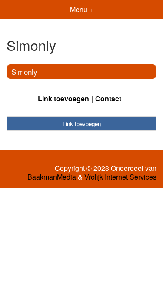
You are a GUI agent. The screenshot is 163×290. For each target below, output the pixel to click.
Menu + (81, 9)
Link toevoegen (63, 98)
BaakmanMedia (51, 177)
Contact (108, 98)
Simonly (24, 71)
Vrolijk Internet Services (120, 177)
